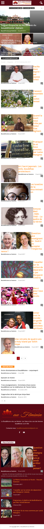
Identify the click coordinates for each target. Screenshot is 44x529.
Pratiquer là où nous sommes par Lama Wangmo (38, 148)
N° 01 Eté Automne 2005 (16, 8)
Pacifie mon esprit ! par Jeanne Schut (36, 73)
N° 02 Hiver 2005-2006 (28, 8)
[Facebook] (20, 432)
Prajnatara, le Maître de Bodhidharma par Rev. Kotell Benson (27, 501)
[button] (40, 3)
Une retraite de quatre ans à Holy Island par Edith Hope (28, 342)
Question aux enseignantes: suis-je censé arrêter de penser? (37, 458)
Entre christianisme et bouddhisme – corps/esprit (19, 370)
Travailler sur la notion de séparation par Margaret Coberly (38, 270)
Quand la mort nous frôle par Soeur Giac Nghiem (37, 123)
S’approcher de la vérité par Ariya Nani (15, 394)
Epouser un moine (8, 378)
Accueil (3, 62)
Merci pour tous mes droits (38, 292)
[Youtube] (24, 432)
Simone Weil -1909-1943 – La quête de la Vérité (37, 215)
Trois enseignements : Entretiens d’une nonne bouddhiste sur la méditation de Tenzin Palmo (18, 386)
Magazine (10, 62)
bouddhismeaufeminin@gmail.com (27, 428)
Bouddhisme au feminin (8, 31)
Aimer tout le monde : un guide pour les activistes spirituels (38, 320)
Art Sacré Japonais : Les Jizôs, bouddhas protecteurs (29, 169)
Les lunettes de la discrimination (37, 188)
